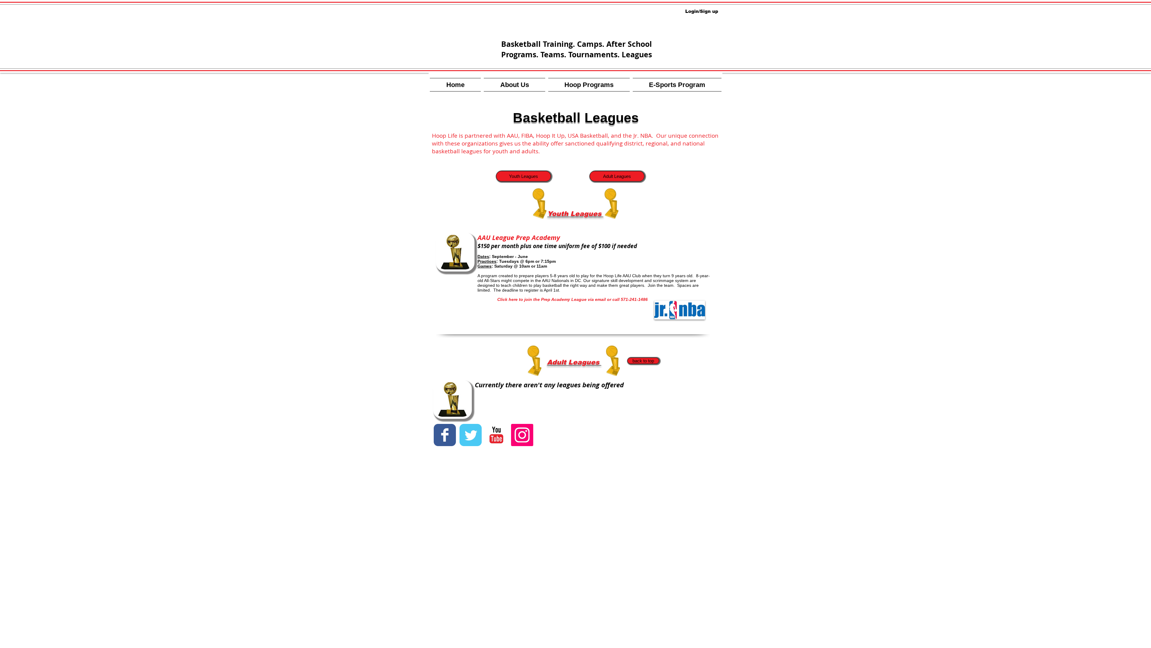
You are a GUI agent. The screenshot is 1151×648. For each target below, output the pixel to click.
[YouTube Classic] (496, 435)
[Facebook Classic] (445, 435)
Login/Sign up (701, 11)
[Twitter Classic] (471, 435)
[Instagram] (522, 435)
